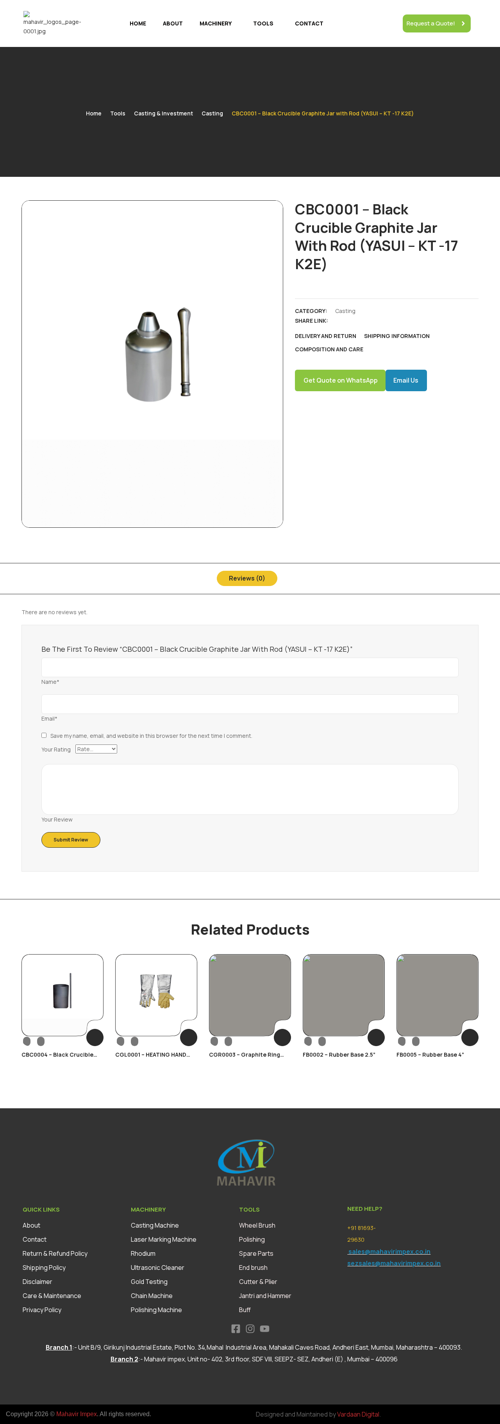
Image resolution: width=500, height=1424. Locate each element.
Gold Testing (149, 1281)
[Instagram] (250, 1329)
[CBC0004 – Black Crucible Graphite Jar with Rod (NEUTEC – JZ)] (62, 995)
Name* (50, 681)
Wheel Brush (257, 1225)
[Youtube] (265, 1329)
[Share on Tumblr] (380, 321)
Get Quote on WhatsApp (341, 380)
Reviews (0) (247, 578)
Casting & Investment (163, 113)
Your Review (57, 819)
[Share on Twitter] (353, 321)
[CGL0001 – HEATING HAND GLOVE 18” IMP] (156, 995)
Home (138, 23)
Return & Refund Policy (55, 1253)
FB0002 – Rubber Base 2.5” (339, 1054)
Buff (245, 1309)
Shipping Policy (44, 1267)
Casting (212, 113)
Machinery (216, 23)
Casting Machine (155, 1225)
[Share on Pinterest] (394, 321)
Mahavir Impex (76, 1414)
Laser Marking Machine (163, 1239)
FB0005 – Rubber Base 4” (430, 1054)
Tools (263, 23)
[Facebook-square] (236, 1329)
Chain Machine (152, 1295)
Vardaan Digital (358, 1414)
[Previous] (30, 1016)
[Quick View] (33, 1041)
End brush (253, 1267)
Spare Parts (256, 1253)
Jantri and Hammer (265, 1295)
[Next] (470, 1016)
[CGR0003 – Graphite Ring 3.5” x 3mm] (250, 995)
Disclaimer (37, 1281)
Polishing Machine (156, 1309)
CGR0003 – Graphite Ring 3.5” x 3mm (244, 1058)
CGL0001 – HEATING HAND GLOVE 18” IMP (150, 1058)
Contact (309, 23)
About (173, 23)
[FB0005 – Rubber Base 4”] (437, 995)
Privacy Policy (42, 1309)
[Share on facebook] (339, 321)
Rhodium (143, 1253)
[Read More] (95, 1037)
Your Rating (56, 749)
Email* (49, 718)
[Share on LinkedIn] (366, 321)
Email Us (405, 380)
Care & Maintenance (52, 1295)
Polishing (252, 1239)
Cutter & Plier (258, 1281)
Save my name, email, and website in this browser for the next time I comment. (151, 735)
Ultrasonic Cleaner (157, 1267)
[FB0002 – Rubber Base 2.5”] (343, 995)
